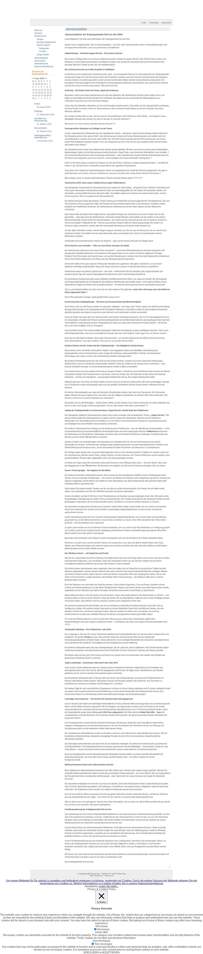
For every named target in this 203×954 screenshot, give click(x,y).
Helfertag (38, 111)
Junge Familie (43, 54)
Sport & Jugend (43, 45)
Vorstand (38, 33)
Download (153, 23)
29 (48, 95)
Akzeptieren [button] (91, 886)
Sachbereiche (40, 36)
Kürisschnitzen (40, 128)
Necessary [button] (101, 926)
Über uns (38, 30)
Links (143, 23)
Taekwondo (44, 48)
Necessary (103, 929)
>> (46, 78)
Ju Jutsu (42, 51)
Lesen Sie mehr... (108, 886)
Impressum (166, 23)
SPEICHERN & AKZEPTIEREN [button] (101, 952)
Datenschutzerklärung (43, 66)
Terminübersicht (41, 64)
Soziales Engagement (46, 42)
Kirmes (37, 104)
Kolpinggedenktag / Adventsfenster (42, 136)
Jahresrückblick (41, 58)
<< (33, 78)
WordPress (98, 876)
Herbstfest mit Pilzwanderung (40, 119)
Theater (40, 39)
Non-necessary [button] (101, 940)
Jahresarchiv (39, 61)
